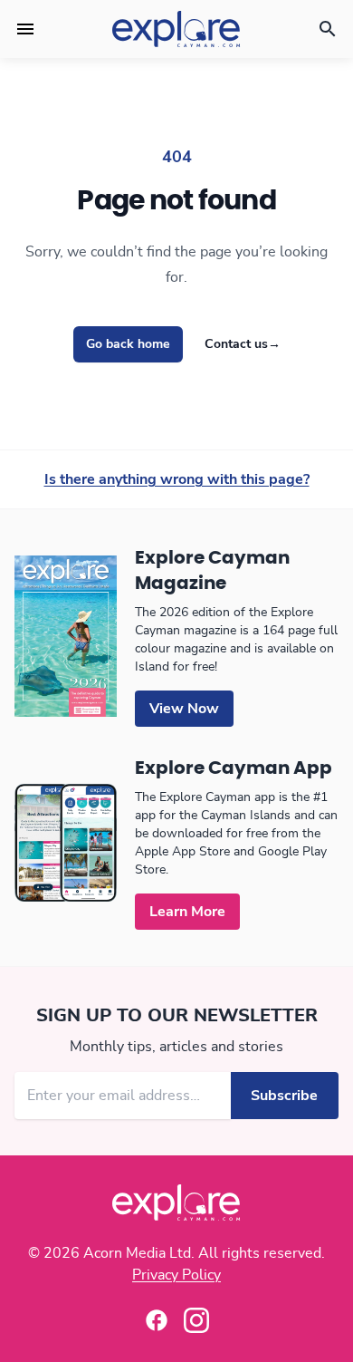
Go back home (128, 344)
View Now (184, 708)
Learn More (187, 911)
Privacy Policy (176, 1275)
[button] (25, 29)
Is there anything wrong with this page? (177, 479)
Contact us (243, 344)
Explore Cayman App (233, 768)
